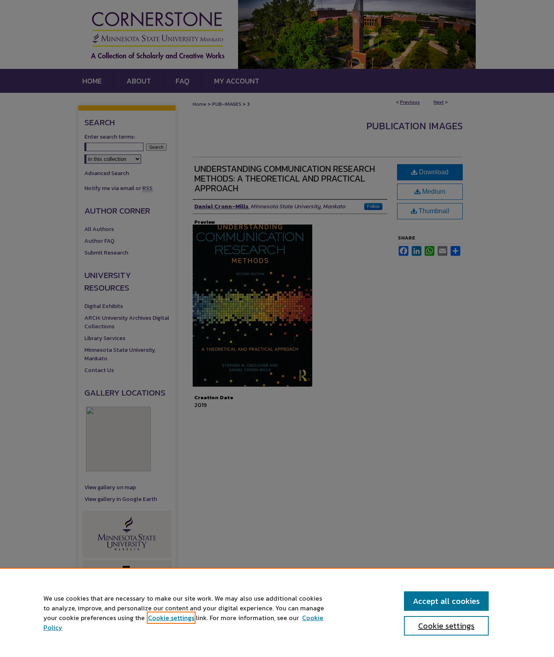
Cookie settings (171, 618)
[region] (277, 612)
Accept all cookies (446, 601)
